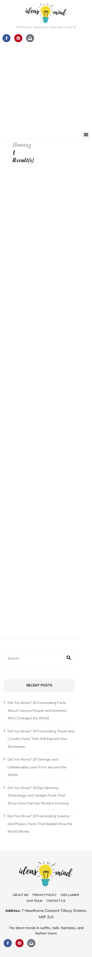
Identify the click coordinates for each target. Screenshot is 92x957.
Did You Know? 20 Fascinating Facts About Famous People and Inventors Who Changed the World (37, 710)
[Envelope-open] (31, 943)
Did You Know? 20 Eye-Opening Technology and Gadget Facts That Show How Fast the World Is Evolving (38, 795)
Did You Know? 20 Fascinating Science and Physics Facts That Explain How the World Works (40, 824)
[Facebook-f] (8, 943)
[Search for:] (36, 658)
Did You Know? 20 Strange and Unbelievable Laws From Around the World (37, 767)
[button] (86, 134)
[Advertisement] (46, 83)
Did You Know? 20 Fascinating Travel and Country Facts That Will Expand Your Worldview (41, 739)
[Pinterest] (19, 943)
